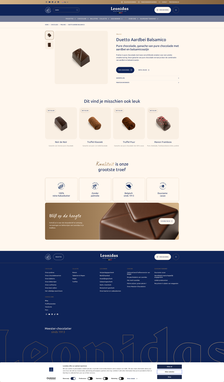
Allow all (169, 366)
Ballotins (94, 19)
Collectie (75, 269)
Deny (169, 377)
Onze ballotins (50, 278)
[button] (49, 35)
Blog (46, 300)
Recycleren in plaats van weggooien (166, 283)
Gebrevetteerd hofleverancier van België (138, 273)
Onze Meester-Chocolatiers (136, 286)
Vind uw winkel (164, 10)
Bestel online (142, 70)
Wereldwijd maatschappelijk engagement (163, 276)
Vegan (74, 278)
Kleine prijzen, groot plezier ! (137, 283)
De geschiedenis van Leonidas (137, 277)
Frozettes (58, 257)
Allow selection (169, 372)
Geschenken (103, 269)
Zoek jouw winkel (124, 70)
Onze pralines (49, 272)
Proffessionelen (50, 304)
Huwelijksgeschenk (106, 278)
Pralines (63, 25)
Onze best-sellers (51, 288)
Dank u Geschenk (105, 285)
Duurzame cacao (159, 272)
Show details (131, 378)
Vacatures (48, 307)
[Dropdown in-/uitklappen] (67, 2)
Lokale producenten (161, 280)
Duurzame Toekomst (160, 269)
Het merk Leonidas (133, 280)
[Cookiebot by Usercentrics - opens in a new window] (51, 378)
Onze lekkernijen (50, 282)
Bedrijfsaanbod (105, 275)
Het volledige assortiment (54, 291)
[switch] (90, 378)
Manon (74, 272)
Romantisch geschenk (107, 288)
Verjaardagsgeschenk (107, 272)
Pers (46, 310)
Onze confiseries (50, 285)
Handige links (49, 297)
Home (47, 25)
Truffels (75, 282)
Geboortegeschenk (106, 282)
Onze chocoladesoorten (53, 275)
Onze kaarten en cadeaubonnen (110, 291)
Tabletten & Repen (78, 275)
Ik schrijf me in (165, 221)
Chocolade (54, 25)
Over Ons (130, 269)
